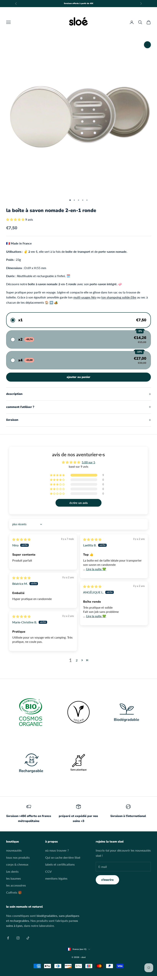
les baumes (13, 878)
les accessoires (16, 885)
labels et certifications (60, 864)
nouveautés (14, 850)
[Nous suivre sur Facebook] (8, 938)
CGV (48, 871)
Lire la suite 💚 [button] (96, 569)
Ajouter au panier (78, 377)
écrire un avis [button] (79, 503)
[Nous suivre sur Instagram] (18, 938)
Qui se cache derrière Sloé (62, 857)
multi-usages (84, 297)
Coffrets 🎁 (14, 892)
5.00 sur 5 (88, 462)
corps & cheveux (17, 864)
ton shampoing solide (118, 297)
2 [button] (77, 660)
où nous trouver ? (57, 850)
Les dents (12, 871)
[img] (21, 539)
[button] (15, 219)
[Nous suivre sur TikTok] (28, 938)
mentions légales (56, 878)
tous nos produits (18, 857)
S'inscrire (107, 880)
